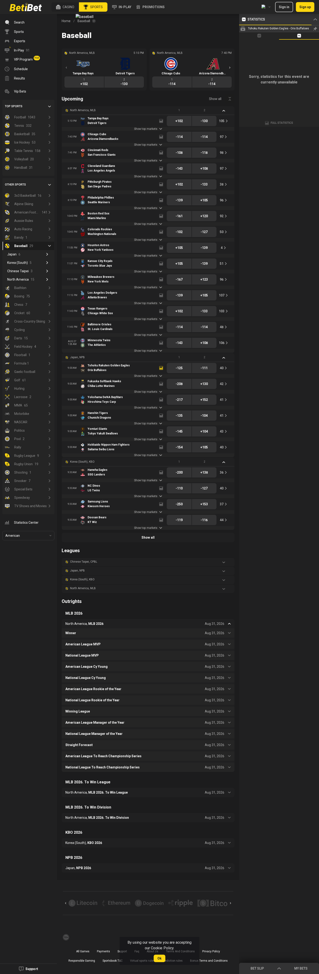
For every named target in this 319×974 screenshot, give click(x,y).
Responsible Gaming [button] (81, 960)
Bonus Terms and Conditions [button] (209, 960)
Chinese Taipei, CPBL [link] (83, 561)
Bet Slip (257, 968)
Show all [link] (215, 99)
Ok (159, 958)
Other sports (15, 184)
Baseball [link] (84, 21)
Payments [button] (103, 951)
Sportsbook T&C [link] (113, 960)
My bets (301, 968)
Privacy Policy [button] (211, 951)
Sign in (284, 7)
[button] (65, 7)
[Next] (230, 67)
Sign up (305, 7)
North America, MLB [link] (83, 110)
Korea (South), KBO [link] (82, 461)
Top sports (13, 106)
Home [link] (66, 21)
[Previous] (66, 67)
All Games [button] (82, 951)
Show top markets (145, 129)
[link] (25, 7)
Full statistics (282, 122)
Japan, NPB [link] (77, 357)
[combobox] (266, 7)
